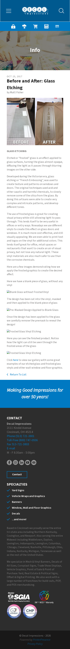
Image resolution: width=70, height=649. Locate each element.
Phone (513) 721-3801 (20, 436)
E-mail (11, 448)
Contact (17, 474)
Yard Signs (18, 490)
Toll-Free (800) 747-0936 (22, 440)
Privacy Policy (35, 644)
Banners (17, 502)
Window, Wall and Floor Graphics (31, 508)
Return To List (18, 374)
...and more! (19, 519)
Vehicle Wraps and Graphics (28, 496)
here (15, 360)
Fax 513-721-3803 (18, 444)
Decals (16, 513)
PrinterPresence (41, 640)
